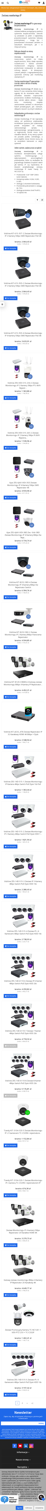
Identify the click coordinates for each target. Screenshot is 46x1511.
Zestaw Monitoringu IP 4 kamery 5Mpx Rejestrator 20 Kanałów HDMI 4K (23, 1231)
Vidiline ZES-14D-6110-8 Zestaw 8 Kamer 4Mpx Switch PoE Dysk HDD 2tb (23, 1081)
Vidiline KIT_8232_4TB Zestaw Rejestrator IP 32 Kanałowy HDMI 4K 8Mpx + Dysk (23, 733)
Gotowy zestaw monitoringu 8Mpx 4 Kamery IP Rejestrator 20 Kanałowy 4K (23, 1281)
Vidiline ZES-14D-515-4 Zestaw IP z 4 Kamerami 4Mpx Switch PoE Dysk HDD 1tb (23, 932)
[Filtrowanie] (37, 200)
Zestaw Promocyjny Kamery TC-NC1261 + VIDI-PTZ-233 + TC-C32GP (23, 1331)
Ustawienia (39, 1508)
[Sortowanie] (42, 200)
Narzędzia (22, 1467)
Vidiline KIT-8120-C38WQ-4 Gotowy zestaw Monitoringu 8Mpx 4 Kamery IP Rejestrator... (23, 683)
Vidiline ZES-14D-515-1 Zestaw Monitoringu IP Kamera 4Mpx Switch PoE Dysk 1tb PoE (23, 782)
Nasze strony (22, 1459)
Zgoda (19, 1508)
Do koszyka (11, 248)
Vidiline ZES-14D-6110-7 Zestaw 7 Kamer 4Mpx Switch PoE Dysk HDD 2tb (23, 1032)
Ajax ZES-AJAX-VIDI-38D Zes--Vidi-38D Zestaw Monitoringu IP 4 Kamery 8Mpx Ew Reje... (23, 535)
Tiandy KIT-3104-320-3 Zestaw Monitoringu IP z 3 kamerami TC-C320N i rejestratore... (23, 1131)
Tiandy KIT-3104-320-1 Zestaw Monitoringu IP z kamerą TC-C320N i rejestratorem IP (23, 1181)
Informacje (22, 1452)
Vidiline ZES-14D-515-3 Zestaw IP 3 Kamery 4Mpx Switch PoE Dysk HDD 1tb (23, 882)
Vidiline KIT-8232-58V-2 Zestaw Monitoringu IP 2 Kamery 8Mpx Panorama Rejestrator (23, 634)
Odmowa (28, 1508)
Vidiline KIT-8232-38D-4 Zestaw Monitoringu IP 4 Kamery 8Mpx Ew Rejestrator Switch (23, 585)
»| (32, 1403)
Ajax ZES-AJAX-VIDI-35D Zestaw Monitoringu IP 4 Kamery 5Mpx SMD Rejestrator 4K (23, 485)
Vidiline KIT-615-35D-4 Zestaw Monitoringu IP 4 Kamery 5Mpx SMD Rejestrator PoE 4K (23, 334)
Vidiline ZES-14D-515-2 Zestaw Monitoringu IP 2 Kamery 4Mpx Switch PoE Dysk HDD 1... (23, 832)
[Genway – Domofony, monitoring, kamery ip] (23, 2)
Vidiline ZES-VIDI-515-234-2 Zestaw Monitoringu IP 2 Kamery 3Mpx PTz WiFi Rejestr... (23, 385)
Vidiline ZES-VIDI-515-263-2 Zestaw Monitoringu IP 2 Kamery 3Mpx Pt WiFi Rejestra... (23, 435)
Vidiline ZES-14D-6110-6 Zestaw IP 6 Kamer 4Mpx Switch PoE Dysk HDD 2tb (23, 982)
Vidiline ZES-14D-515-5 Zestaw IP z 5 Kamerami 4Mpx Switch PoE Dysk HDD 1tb (23, 1380)
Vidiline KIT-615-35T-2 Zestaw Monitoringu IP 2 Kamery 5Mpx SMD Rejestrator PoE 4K (23, 234)
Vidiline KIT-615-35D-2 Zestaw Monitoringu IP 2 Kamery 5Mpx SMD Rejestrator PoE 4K (23, 284)
